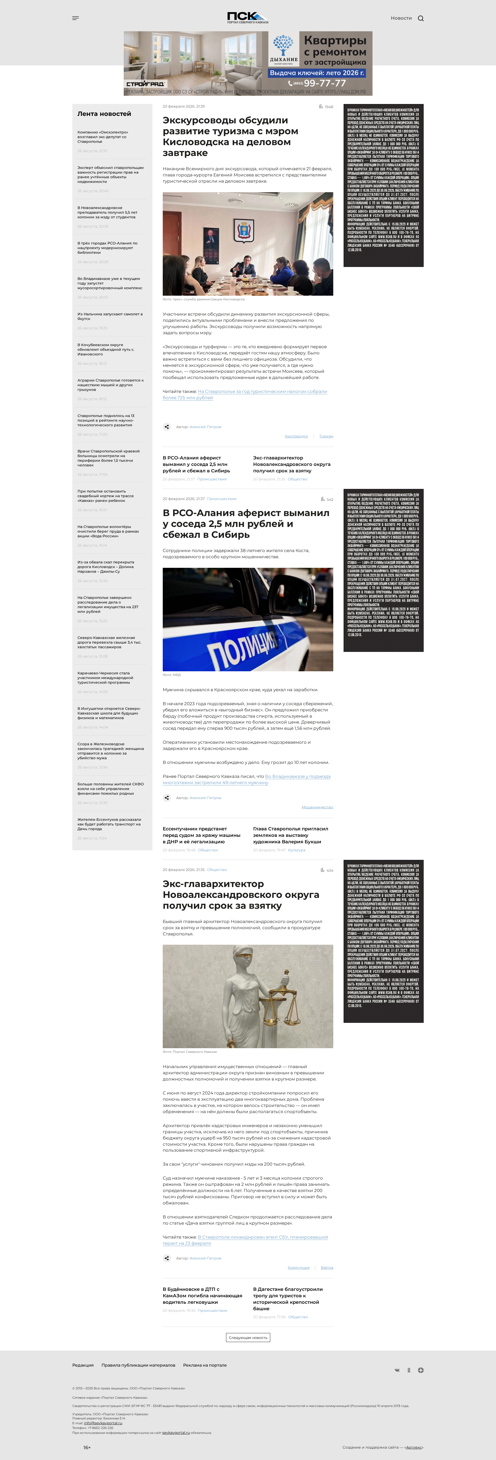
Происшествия (212, 479)
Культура (296, 850)
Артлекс (414, 1447)
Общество (297, 479)
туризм (326, 436)
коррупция (298, 1267)
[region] (111, 484)
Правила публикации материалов (138, 1365)
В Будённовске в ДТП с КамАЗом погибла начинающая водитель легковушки (202, 1295)
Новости (401, 18)
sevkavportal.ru (176, 1432)
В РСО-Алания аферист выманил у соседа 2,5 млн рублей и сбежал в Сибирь (196, 464)
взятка (327, 1267)
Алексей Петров (205, 427)
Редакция (83, 1365)
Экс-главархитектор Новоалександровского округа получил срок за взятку (292, 464)
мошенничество (317, 807)
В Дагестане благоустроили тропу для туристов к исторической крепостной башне (288, 1299)
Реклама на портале (205, 1365)
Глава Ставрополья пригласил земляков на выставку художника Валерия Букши (290, 835)
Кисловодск (296, 436)
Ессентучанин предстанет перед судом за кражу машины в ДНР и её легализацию (202, 835)
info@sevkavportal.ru (103, 1423)
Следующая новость (248, 1337)
